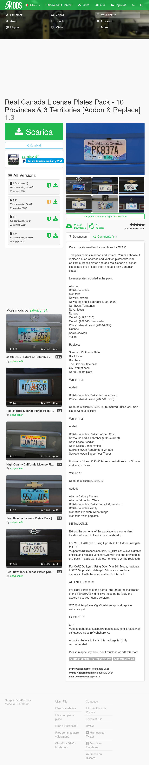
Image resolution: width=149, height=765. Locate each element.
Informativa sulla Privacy (96, 710)
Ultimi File (61, 701)
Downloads (80, 228)
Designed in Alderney (18, 700)
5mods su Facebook (94, 745)
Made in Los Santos (17, 704)
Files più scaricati (65, 726)
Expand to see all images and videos (105, 216)
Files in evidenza (65, 708)
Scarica (38, 131)
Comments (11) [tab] (106, 236)
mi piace (100, 228)
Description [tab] (79, 236)
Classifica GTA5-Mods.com (65, 745)
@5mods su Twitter (95, 734)
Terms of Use (94, 719)
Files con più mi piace (64, 717)
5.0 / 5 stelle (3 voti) (135, 228)
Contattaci (92, 701)
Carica (85, 5)
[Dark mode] (133, 5)
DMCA (90, 726)
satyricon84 (31, 156)
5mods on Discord (94, 756)
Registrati (120, 5)
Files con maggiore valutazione (67, 734)
